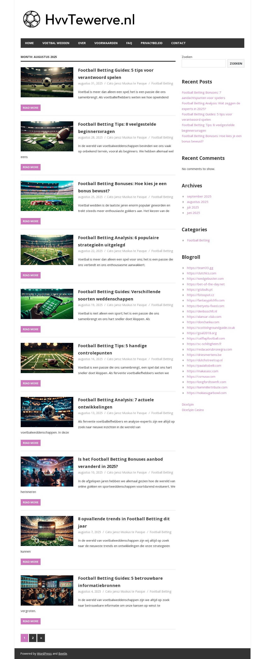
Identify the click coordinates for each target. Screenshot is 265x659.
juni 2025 (193, 213)
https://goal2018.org (202, 333)
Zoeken (187, 57)
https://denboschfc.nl (202, 311)
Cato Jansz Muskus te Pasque (127, 83)
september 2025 (199, 196)
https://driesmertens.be (204, 355)
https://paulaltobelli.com (204, 365)
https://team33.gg (200, 268)
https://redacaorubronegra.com (209, 349)
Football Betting (162, 83)
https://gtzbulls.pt (200, 289)
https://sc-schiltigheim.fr (204, 344)
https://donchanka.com (203, 322)
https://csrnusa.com (201, 376)
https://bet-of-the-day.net (206, 284)
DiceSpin (188, 404)
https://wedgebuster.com (205, 278)
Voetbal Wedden (55, 43)
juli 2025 (193, 207)
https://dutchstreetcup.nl (205, 360)
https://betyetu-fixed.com (205, 306)
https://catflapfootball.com (206, 338)
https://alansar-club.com (204, 316)
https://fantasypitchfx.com (205, 300)
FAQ (129, 43)
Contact (178, 43)
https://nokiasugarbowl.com (206, 393)
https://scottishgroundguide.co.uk (211, 327)
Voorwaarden (106, 43)
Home (29, 43)
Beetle (62, 653)
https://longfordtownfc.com (206, 382)
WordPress (44, 653)
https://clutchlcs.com (201, 273)
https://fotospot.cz (200, 295)
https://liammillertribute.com (207, 387)
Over (82, 43)
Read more (30, 108)
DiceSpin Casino (193, 410)
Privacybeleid (152, 43)
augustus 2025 (197, 202)
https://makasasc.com (202, 371)
